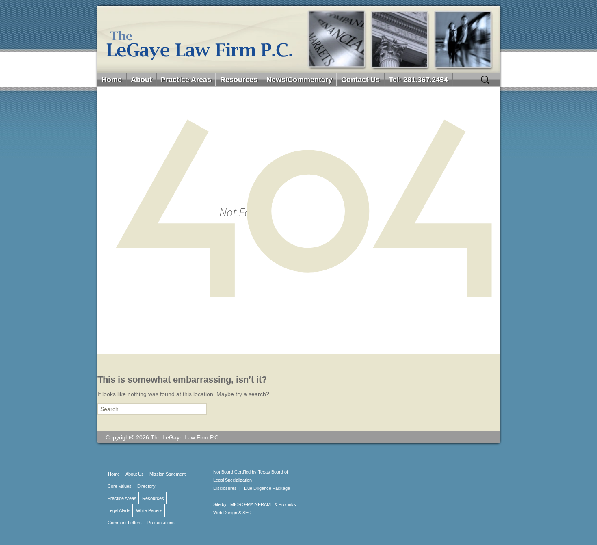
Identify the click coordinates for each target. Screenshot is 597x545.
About (141, 80)
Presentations (161, 522)
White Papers (149, 510)
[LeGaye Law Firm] (298, 39)
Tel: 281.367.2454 (418, 80)
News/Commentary (299, 80)
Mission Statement (167, 473)
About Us (134, 473)
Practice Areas (186, 80)
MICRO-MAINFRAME (251, 504)
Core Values (120, 486)
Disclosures (225, 488)
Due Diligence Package (267, 488)
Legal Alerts (119, 510)
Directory (146, 486)
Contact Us (360, 80)
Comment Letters (125, 522)
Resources (238, 80)
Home (112, 80)
